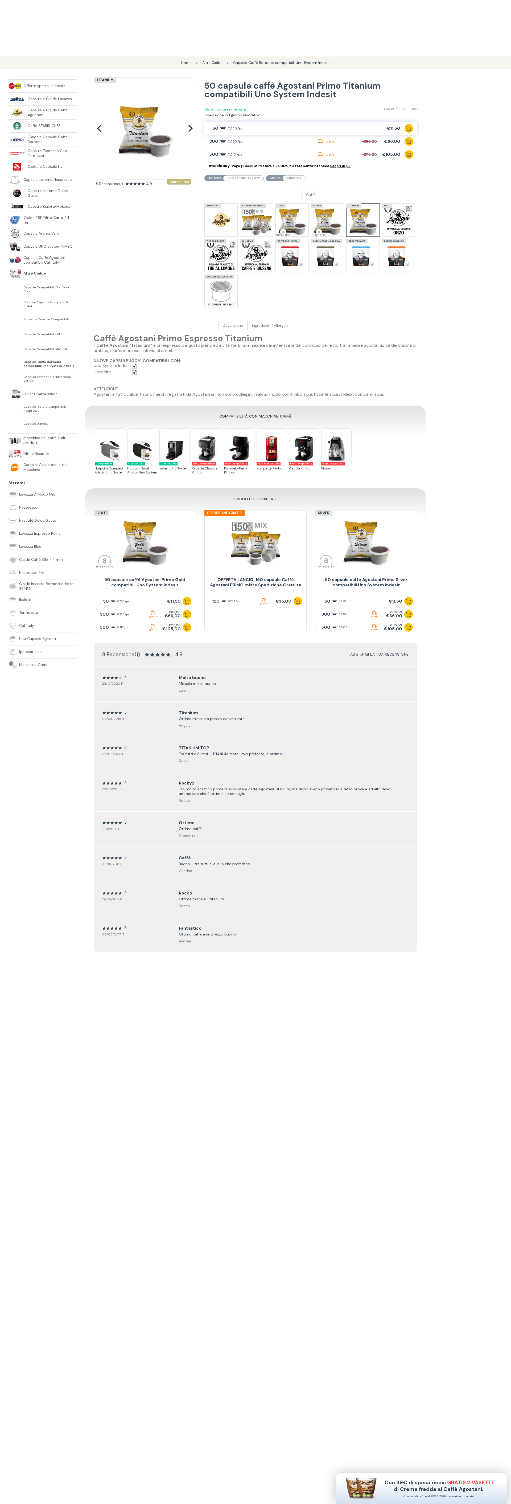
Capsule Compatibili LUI (41, 334)
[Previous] (100, 128)
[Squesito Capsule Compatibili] (16, 319)
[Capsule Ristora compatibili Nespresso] (16, 408)
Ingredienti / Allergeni (270, 325)
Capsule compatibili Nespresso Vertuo (47, 379)
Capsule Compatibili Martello (45, 349)
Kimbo (332, 466)
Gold (101, 513)
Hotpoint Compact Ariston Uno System (110, 468)
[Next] (190, 128)
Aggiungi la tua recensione (379, 654)
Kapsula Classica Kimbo (204, 468)
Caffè (311, 195)
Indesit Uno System (174, 466)
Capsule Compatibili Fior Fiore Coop (46, 289)
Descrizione (233, 325)
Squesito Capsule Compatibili (46, 319)
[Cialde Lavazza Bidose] (16, 394)
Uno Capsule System (243, 178)
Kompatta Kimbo (269, 466)
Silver (323, 513)
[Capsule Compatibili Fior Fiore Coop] (16, 289)
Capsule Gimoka (35, 424)
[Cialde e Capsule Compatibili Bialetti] (16, 304)
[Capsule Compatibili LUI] (16, 334)
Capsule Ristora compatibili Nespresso (44, 409)
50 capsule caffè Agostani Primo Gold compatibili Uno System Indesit (144, 582)
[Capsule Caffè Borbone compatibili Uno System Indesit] (16, 364)
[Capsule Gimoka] (16, 423)
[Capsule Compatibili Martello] (16, 349)
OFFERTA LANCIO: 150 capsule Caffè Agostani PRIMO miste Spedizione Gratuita (255, 582)
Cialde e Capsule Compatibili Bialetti (45, 304)
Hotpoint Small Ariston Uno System (142, 468)
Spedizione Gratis (224, 513)
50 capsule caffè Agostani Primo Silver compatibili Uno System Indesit (366, 582)
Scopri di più (340, 166)
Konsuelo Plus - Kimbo (235, 468)
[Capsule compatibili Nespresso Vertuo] (16, 379)
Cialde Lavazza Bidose (40, 394)
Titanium (105, 80)
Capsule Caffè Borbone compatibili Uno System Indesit (48, 364)
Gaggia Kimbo (300, 466)
